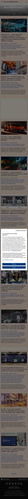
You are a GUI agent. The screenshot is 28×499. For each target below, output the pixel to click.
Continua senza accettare (21, 230)
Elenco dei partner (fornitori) (7, 259)
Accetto (14, 267)
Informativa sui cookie (16, 250)
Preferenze (14, 264)
